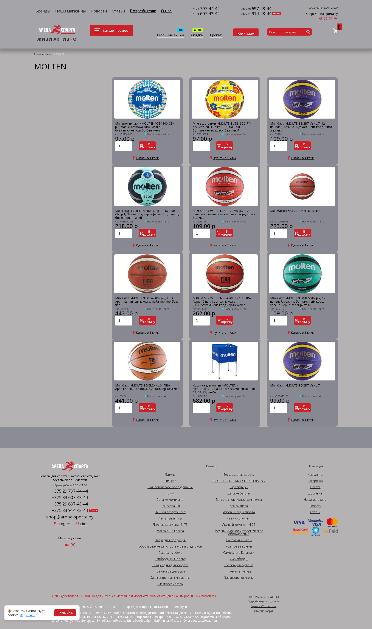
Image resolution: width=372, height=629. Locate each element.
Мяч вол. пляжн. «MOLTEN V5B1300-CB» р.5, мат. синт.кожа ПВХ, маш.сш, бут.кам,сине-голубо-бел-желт (144, 127)
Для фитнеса (239, 505)
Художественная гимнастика (170, 577)
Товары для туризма (238, 565)
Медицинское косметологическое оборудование (239, 532)
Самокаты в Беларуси (238, 552)
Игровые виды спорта (239, 512)
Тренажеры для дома (170, 571)
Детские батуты (239, 493)
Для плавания (170, 505)
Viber (83, 524)
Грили (170, 493)
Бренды (42, 11)
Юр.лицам (246, 33)
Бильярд (170, 480)
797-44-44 (204, 8)
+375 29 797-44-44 (70, 491)
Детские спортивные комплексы (239, 499)
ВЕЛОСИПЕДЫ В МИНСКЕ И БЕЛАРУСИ (239, 480)
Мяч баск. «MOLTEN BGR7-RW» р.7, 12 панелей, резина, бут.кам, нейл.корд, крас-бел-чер (224, 214)
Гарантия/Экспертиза (263, 606)
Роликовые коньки (239, 546)
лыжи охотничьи (239, 518)
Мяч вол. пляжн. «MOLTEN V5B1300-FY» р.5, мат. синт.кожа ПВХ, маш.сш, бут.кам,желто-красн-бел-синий (222, 127)
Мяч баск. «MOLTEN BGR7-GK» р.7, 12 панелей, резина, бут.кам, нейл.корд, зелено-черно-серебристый (298, 301)
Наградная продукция (170, 540)
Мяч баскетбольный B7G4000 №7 (295, 211)
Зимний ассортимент (170, 512)
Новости (99, 11)
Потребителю (143, 10)
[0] (335, 30)
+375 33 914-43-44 (70, 510)
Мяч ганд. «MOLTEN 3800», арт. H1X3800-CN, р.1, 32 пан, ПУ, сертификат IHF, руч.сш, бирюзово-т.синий (147, 214)
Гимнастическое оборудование (170, 487)
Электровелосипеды (238, 577)
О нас (166, 10)
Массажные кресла (170, 530)
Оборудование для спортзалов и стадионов (170, 546)
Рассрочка (315, 480)
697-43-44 (256, 8)
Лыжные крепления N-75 (170, 524)
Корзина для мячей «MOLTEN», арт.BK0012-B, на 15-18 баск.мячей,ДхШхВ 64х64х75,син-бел (224, 389)
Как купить (315, 474)
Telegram (63, 524)
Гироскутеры (238, 487)
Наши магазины (70, 11)
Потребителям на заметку (263, 601)
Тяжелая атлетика (238, 571)
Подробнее (27, 615)
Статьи (118, 11)
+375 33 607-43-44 (70, 497)
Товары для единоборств (170, 565)
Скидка (197, 35)
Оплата (315, 487)
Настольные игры (239, 540)
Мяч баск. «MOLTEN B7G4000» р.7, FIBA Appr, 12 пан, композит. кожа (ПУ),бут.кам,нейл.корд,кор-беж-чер (222, 301)
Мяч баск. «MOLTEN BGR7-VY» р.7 (295, 385)
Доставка (315, 493)
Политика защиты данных (263, 597)
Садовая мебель (170, 552)
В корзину (149, 145)
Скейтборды (239, 558)
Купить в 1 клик (147, 158)
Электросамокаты (170, 583)
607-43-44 (204, 13)
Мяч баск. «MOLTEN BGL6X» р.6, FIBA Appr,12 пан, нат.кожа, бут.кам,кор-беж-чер (147, 387)
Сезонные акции (170, 35)
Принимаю (65, 613)
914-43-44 (256, 13)
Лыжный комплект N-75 (238, 524)
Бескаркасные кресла (238, 474)
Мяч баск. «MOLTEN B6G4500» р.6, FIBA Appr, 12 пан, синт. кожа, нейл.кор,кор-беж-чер (147, 301)
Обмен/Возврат (263, 611)
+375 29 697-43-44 (70, 504)
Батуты (170, 474)
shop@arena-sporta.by (322, 13)
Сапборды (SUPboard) (170, 558)
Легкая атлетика (170, 518)
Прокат (216, 35)
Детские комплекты (170, 499)
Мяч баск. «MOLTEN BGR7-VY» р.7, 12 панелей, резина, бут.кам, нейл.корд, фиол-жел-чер (302, 127)
